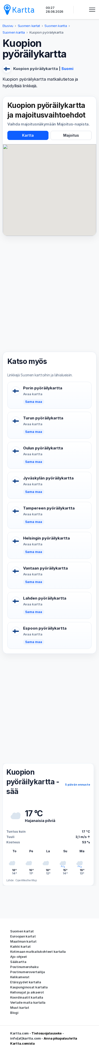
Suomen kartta (55, 26)
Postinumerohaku (24, 967)
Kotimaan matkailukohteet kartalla (38, 951)
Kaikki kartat (20, 946)
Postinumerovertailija (27, 972)
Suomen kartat (29, 26)
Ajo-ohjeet (18, 957)
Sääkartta (18, 962)
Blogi (14, 1013)
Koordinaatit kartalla (26, 997)
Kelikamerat (19, 977)
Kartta (28, 135)
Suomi (67, 68)
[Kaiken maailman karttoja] (19, 9)
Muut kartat (19, 1007)
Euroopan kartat (23, 936)
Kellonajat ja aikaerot (27, 992)
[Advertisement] (49, 294)
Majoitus (71, 135)
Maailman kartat (23, 941)
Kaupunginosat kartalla (28, 987)
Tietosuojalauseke (46, 1033)
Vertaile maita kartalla (27, 1002)
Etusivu (8, 26)
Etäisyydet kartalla (25, 982)
